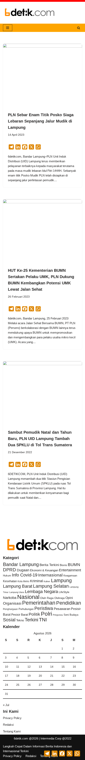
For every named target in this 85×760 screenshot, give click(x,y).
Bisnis (63, 565)
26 (29, 684)
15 (63, 666)
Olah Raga (47, 598)
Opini (69, 597)
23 (74, 675)
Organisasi (12, 603)
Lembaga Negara (41, 591)
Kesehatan (10, 581)
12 (29, 666)
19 (29, 675)
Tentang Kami (12, 731)
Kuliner (47, 581)
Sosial (9, 619)
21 (51, 675)
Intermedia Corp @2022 (56, 738)
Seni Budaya (71, 614)
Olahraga (59, 598)
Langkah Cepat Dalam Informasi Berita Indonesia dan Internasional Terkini (37, 749)
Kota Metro (23, 581)
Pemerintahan (38, 603)
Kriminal (36, 581)
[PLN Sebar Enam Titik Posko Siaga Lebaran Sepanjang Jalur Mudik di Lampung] (42, 73)
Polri (46, 614)
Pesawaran (62, 609)
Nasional (28, 597)
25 (17, 684)
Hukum (7, 575)
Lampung (61, 580)
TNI (43, 619)
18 (17, 675)
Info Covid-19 (24, 575)
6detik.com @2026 (26, 738)
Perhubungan (26, 609)
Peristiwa (43, 608)
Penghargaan (10, 609)
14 (51, 666)
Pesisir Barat (19, 614)
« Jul (6, 705)
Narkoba (9, 598)
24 (6, 684)
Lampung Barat (17, 586)
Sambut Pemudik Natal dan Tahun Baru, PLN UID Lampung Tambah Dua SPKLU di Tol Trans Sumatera (40, 438)
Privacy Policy (12, 718)
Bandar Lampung (21, 564)
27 (40, 684)
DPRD (9, 569)
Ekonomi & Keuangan (44, 570)
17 (6, 675)
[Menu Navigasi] (7, 27)
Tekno (20, 620)
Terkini (31, 619)
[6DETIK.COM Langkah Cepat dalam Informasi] (29, 13)
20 (40, 675)
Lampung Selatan (51, 586)
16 (74, 666)
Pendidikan (68, 603)
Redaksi (8, 724)
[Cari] (78, 27)
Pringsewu (58, 615)
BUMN (74, 564)
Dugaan (23, 570)
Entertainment (70, 570)
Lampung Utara (16, 592)
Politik (34, 614)
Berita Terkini (49, 565)
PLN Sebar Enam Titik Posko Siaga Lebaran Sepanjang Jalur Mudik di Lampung (41, 121)
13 (40, 666)
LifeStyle (64, 592)
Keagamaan (70, 575)
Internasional (50, 575)
